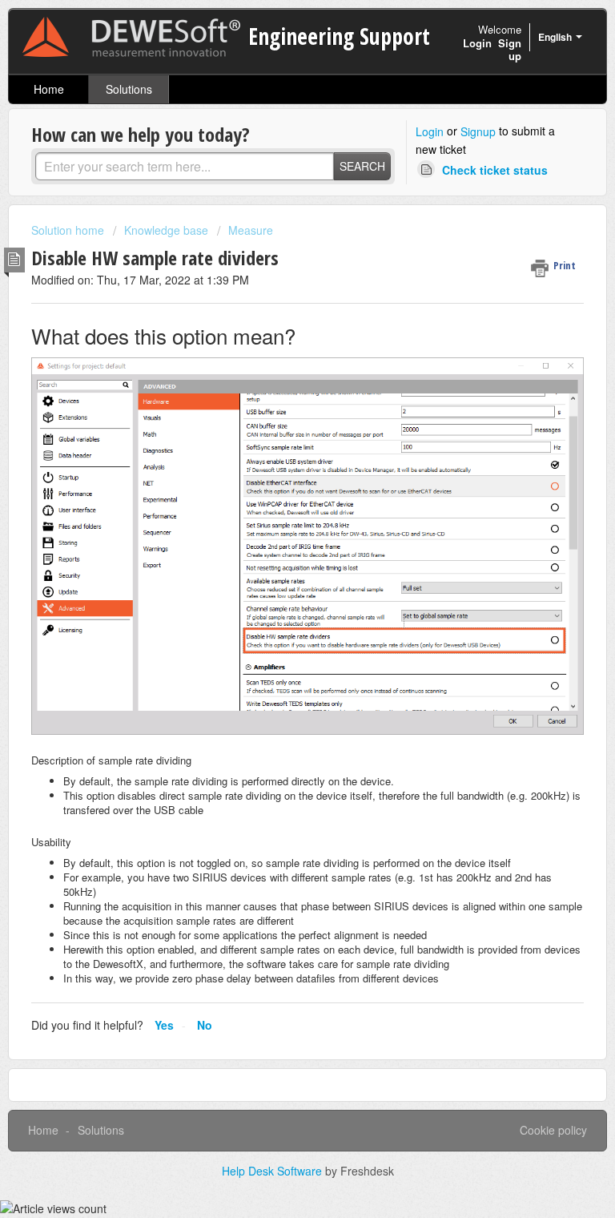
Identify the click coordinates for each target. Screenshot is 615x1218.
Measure (250, 230)
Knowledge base (166, 230)
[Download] (278, 605)
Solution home (69, 230)
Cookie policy (553, 1130)
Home (49, 89)
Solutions (129, 89)
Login (430, 131)
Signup (478, 131)
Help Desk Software (273, 1171)
